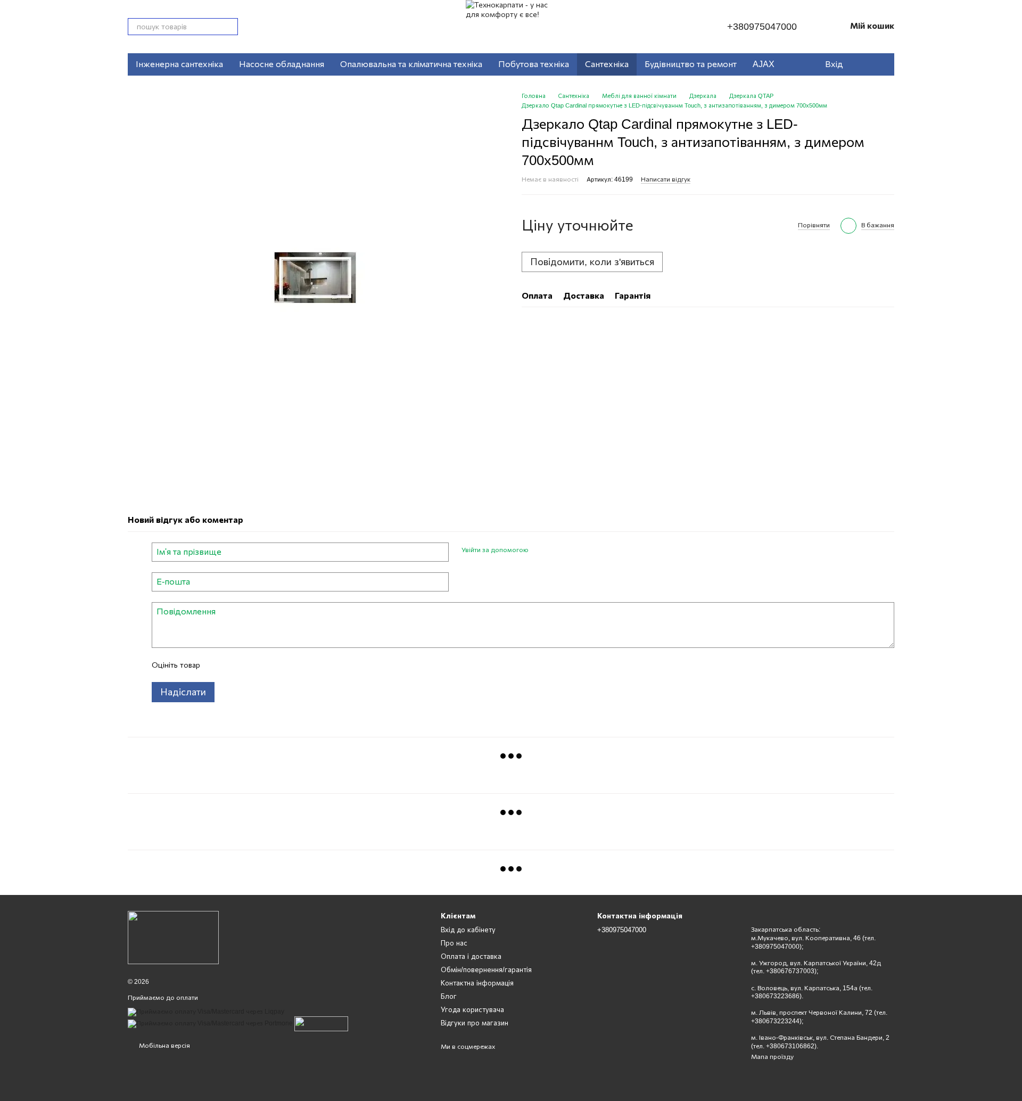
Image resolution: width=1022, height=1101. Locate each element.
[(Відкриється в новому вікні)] (321, 1023)
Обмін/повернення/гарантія (486, 970)
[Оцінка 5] (285, 665)
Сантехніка (607, 64)
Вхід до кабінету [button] (468, 930)
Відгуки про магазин (474, 1023)
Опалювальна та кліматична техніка (411, 64)
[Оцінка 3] (251, 665)
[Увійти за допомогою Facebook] (540, 550)
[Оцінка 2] (234, 665)
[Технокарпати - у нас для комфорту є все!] (173, 937)
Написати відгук (665, 179)
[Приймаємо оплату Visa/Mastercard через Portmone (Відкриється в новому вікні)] (210, 1023)
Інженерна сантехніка (179, 64)
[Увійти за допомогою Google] (557, 550)
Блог (449, 996)
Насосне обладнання (281, 64)
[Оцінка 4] (268, 665)
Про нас (454, 943)
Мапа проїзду (772, 1057)
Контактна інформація (477, 983)
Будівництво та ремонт (691, 64)
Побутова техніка (533, 64)
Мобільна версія (163, 1045)
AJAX (763, 64)
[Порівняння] (880, 64)
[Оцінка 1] (217, 665)
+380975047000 (762, 26)
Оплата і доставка (471, 956)
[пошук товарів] (229, 26)
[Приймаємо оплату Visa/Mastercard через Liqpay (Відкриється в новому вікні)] (206, 1011)
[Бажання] (859, 64)
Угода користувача (472, 1010)
